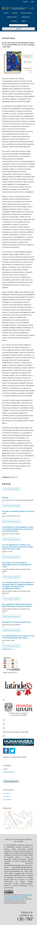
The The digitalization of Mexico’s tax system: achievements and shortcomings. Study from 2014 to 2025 (17, 547)
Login (32, 1)
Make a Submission (11, 781)
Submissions (26, 17)
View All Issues (7, 649)
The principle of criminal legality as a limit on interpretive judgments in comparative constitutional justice (17, 529)
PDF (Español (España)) (12, 489)
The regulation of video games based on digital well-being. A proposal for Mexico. (17, 605)
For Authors (6, 796)
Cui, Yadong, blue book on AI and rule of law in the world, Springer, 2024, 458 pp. (18, 637)
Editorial (5, 497)
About (24, 21)
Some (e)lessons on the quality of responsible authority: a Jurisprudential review (16, 565)
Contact (14, 21)
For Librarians (7, 799)
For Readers (7, 793)
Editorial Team (12, 17)
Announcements (26, 13)
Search (18, 29)
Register (25, 1)
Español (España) (8, 772)
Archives (15, 13)
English (5, 769)
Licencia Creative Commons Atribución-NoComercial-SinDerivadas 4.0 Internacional (18, 897)
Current (6, 13)
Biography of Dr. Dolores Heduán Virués (16, 622)
